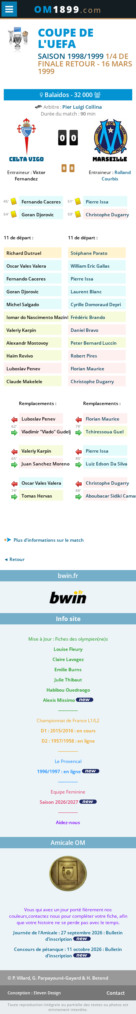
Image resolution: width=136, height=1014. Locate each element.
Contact (116, 992)
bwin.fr (68, 576)
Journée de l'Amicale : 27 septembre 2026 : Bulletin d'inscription (68, 935)
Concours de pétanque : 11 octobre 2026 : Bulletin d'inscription (68, 952)
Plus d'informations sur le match (48, 540)
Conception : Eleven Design (34, 993)
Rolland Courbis (116, 175)
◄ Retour (14, 559)
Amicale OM (68, 842)
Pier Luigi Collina (82, 106)
